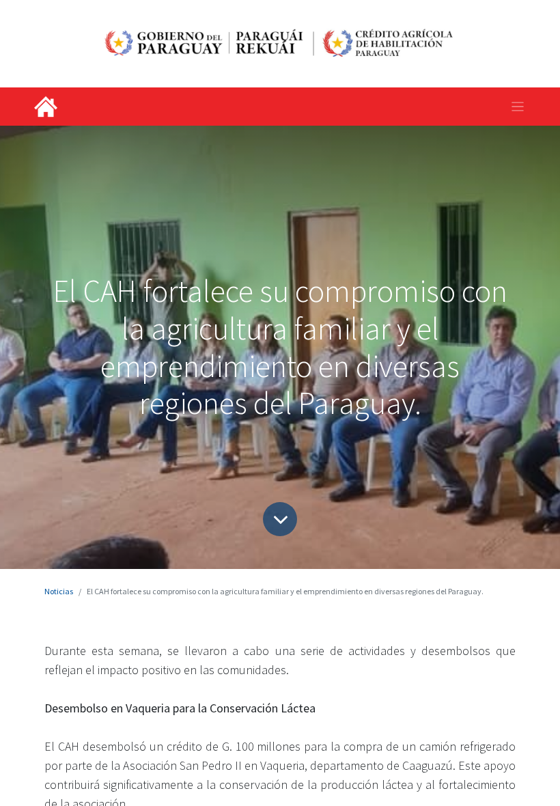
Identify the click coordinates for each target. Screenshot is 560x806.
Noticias (58, 591)
